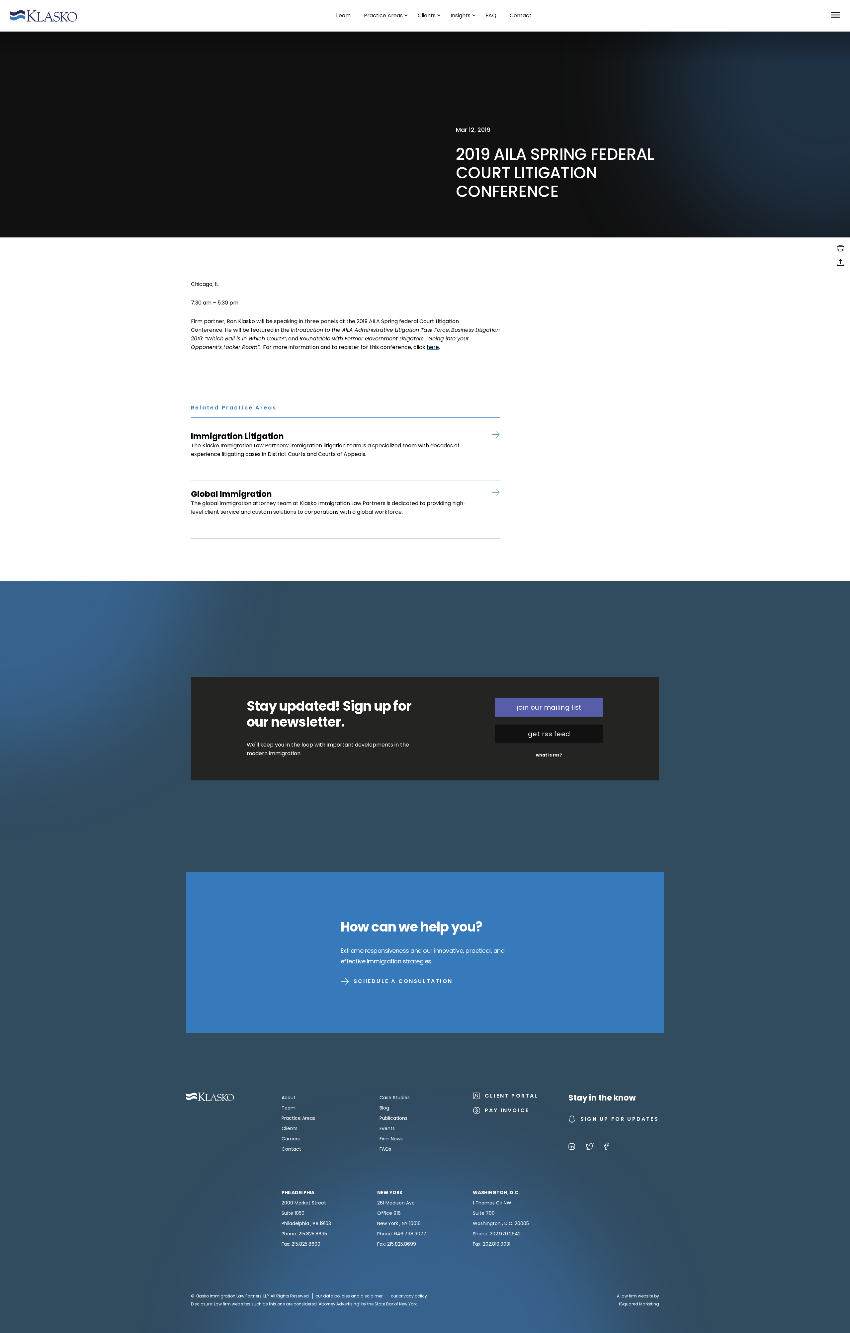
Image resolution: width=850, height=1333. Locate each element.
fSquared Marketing (639, 1304)
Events (387, 1128)
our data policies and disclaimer (348, 1296)
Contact (291, 1149)
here (433, 347)
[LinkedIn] (571, 1147)
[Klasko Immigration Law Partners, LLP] (43, 16)
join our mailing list (549, 707)
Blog (384, 1108)
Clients (290, 1128)
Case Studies (395, 1097)
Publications (393, 1118)
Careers (291, 1138)
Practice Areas (298, 1118)
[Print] (840, 250)
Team (289, 1108)
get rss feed (549, 734)
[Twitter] (590, 1147)
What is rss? (549, 755)
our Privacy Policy (409, 1296)
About (289, 1097)
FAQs (385, 1149)
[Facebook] (606, 1147)
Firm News (391, 1138)
